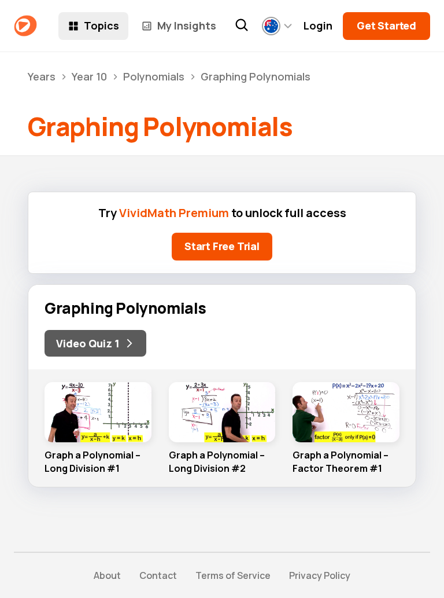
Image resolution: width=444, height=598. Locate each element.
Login (318, 26)
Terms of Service (233, 575)
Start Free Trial (222, 246)
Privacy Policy (319, 575)
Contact (158, 575)
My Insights (186, 25)
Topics (101, 25)
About (107, 575)
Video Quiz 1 (88, 343)
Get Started (386, 25)
